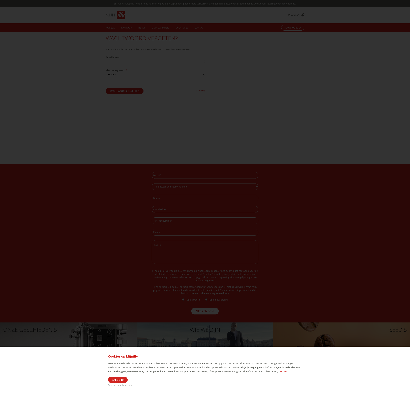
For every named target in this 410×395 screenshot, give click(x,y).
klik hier (283, 371)
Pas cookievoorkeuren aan (120, 385)
